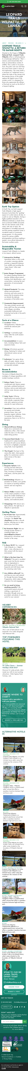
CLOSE (4, 1068)
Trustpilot (24, 1007)
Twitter (17, 1007)
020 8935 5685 (7, 1002)
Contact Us (6, 1007)
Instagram (15, 1007)
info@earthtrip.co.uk (13, 982)
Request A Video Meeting (14, 720)
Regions (11, 43)
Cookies (18, 1057)
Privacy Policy (7, 1029)
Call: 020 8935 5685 (15, 1)
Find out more (15, 1067)
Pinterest (22, 1007)
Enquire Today (14, 987)
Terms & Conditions (7, 1057)
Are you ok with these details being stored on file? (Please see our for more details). (14, 1027)
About (4, 43)
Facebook (19, 1007)
